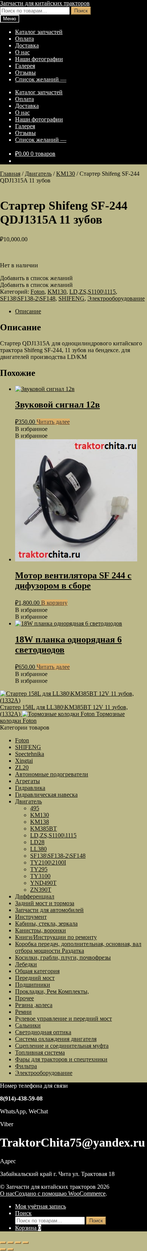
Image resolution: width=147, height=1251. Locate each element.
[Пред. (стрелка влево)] (3, 1249)
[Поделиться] (18, 1243)
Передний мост (35, 978)
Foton (37, 291)
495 (34, 808)
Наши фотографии (39, 59)
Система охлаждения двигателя (55, 1039)
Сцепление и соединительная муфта (62, 1045)
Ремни (23, 1012)
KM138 (39, 822)
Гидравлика (30, 788)
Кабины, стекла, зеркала (46, 923)
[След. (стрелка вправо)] (11, 1249)
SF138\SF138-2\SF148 (27, 298)
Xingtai (24, 760)
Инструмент (31, 917)
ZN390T (40, 889)
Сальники (28, 1025)
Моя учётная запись (40, 1206)
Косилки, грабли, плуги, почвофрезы (63, 957)
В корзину (54, 602)
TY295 (38, 869)
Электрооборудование (116, 298)
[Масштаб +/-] (3, 1243)
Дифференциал (34, 896)
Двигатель (38, 173)
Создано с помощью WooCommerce (60, 1193)
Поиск (81, 11)
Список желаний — (40, 79)
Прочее (24, 998)
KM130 (65, 173)
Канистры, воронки (40, 930)
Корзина (28, 1228)
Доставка (27, 45)
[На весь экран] (11, 1243)
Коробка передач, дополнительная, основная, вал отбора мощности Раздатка (78, 947)
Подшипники (32, 984)
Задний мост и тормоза (44, 903)
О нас (22, 52)
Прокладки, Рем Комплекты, (52, 991)
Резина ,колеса (33, 1005)
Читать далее (53, 422)
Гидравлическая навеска (46, 794)
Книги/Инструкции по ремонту (56, 937)
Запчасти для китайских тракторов (45, 3)
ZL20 (22, 767)
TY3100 (40, 876)
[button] (36, 278)
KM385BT (43, 828)
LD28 (37, 842)
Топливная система (40, 1052)
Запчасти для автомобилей (49, 910)
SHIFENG (71, 298)
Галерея (25, 66)
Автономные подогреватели (51, 774)
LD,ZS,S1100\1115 (92, 291)
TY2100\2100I (48, 862)
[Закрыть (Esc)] (26, 1243)
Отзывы (25, 72)
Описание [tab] (28, 311)
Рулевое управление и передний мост (63, 1018)
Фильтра (26, 1066)
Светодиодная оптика (43, 1032)
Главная (10, 173)
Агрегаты (27, 781)
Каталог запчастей (39, 32)
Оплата (24, 38)
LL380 (38, 849)
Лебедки (26, 964)
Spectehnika (29, 754)
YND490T (43, 883)
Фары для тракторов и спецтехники (61, 1059)
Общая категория (37, 971)
